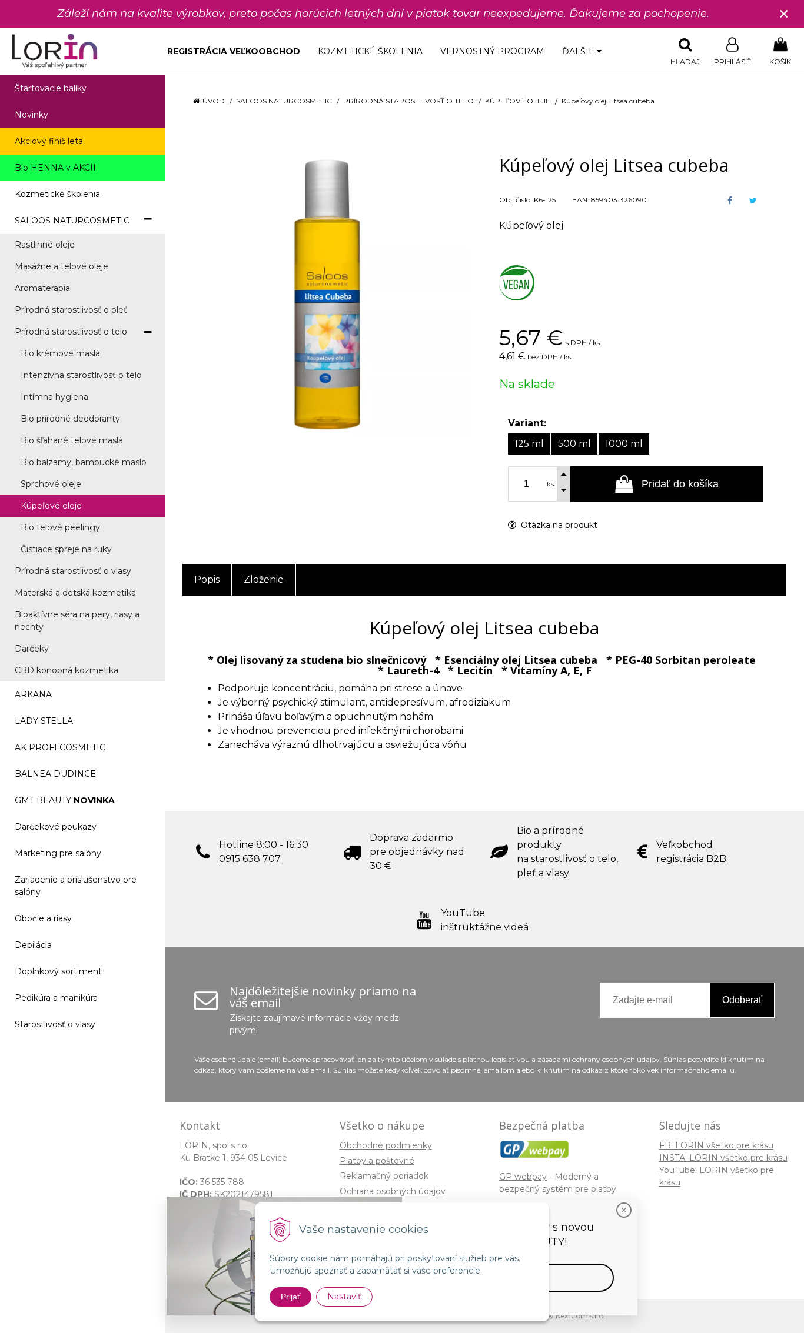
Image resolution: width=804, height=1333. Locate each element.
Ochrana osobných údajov (393, 1191)
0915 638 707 (250, 858)
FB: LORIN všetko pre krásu (716, 1145)
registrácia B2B (691, 858)
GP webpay (523, 1176)
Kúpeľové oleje (517, 100)
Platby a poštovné (377, 1160)
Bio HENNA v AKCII (55, 167)
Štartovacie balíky (51, 88)
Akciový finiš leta (49, 141)
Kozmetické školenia (370, 51)
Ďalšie (579, 51)
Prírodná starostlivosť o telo (408, 100)
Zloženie (264, 579)
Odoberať (742, 1000)
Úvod (213, 100)
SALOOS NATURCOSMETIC (284, 100)
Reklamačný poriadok (384, 1176)
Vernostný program (492, 51)
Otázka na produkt (558, 525)
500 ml (574, 443)
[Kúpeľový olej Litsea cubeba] (326, 294)
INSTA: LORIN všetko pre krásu (723, 1157)
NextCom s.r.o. (580, 1315)
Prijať (290, 1296)
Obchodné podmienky (386, 1145)
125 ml (529, 443)
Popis (207, 579)
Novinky (31, 114)
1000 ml (624, 443)
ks (550, 484)
